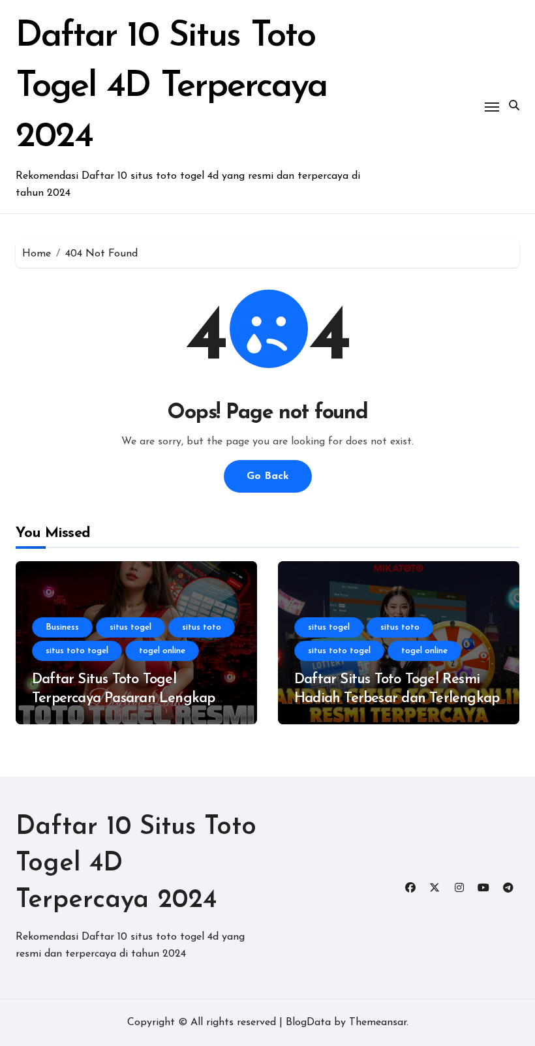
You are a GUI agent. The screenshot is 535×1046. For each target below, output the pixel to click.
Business (62, 627)
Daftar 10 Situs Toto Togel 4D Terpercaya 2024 (171, 87)
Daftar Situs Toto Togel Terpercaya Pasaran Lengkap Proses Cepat (123, 698)
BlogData (308, 1022)
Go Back (268, 476)
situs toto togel (77, 651)
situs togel (130, 627)
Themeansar (377, 1022)
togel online (162, 651)
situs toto (201, 627)
